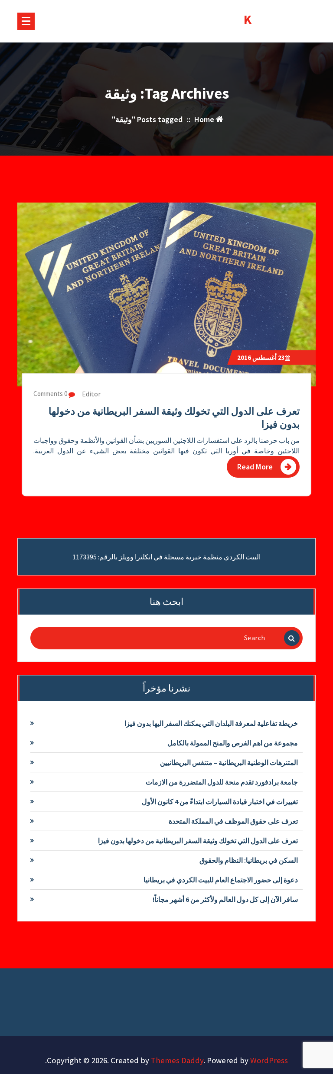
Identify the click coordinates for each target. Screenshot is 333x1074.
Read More (255, 467)
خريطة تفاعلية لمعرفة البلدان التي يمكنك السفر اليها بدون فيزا (211, 723)
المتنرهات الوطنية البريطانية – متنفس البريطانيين (229, 762)
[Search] (292, 638)
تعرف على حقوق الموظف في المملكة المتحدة (233, 821)
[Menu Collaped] (26, 21)
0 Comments (51, 393)
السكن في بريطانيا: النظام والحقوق (248, 860)
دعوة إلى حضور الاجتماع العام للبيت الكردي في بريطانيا (221, 879)
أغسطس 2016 (261, 357)
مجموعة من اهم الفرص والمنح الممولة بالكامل (232, 742)
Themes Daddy (177, 1060)
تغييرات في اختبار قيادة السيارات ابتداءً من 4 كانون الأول (220, 801)
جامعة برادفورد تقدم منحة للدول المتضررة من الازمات (222, 782)
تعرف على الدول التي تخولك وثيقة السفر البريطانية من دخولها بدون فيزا (198, 840)
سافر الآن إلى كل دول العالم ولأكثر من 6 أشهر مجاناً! (225, 899)
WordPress (269, 1060)
